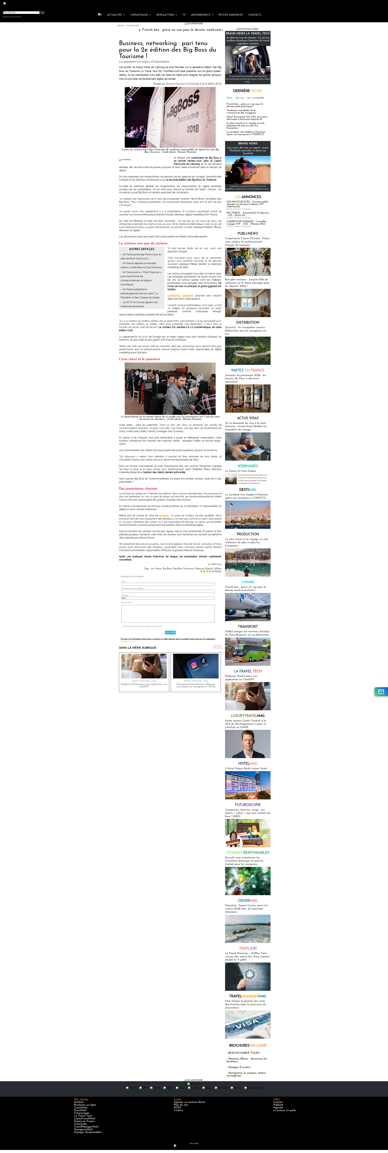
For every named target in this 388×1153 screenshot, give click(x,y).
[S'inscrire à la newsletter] (381, 691)
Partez (247, 370)
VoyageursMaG (83, 1129)
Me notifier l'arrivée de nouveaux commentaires (143, 626)
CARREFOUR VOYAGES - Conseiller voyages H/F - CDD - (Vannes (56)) (246, 222)
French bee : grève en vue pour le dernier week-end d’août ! (134, 30)
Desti (247, 490)
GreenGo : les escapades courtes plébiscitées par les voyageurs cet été (245, 330)
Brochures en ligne (85, 1105)
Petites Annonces (230, 15)
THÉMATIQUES (140, 15)
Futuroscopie (248, 805)
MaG (248, 716)
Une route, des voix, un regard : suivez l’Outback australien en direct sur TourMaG (248, 151)
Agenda (278, 1107)
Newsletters (166, 15)
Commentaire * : (127, 602)
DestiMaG (80, 1110)
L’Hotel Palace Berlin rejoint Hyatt (246, 768)
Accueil (120, 26)
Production (248, 534)
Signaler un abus (128, 641)
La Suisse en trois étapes (240, 471)
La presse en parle (284, 1110)
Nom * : (124, 581)
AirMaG (79, 1102)
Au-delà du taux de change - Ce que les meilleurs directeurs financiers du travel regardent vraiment (247, 41)
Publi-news (248, 234)
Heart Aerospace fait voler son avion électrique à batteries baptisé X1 (247, 118)
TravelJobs (80, 1124)
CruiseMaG (80, 1107)
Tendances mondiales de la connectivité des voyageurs (241, 111)
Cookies (178, 1110)
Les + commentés (255, 98)
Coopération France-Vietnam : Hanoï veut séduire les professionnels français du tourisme (247, 241)
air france (156, 568)
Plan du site (181, 1105)
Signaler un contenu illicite (189, 1102)
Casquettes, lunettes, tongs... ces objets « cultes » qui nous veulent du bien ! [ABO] (247, 813)
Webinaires (248, 466)
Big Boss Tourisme (183, 568)
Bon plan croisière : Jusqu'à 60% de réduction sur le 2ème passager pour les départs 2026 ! (247, 283)
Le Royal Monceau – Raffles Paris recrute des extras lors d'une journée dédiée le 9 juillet (247, 956)
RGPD (177, 1107)
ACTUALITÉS (116, 15)
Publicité (278, 1105)
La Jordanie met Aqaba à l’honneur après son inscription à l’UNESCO (246, 133)
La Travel (248, 671)
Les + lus (240, 98)
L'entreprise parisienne (180, 295)
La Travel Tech (133, 26)
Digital (208, 568)
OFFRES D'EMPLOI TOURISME (239, 209)
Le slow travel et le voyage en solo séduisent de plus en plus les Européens (245, 125)
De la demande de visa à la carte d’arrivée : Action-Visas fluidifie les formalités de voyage (246, 426)
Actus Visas (248, 418)
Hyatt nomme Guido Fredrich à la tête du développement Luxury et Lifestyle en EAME (245, 724)
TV (184, 15)
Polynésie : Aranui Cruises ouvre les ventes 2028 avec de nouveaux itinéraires (246, 909)
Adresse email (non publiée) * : (133, 588)
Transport (248, 627)
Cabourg (199, 568)
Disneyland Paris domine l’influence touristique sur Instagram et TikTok (195, 685)
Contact (278, 1102)
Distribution (247, 322)
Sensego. (164, 515)
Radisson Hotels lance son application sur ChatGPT (144, 685)
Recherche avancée (12, 17)
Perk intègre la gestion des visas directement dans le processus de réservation (245, 1004)
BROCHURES (248, 1046)
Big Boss (167, 568)
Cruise (248, 901)
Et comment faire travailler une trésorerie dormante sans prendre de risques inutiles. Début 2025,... (248, 79)
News (229, 98)
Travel (248, 948)
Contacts (254, 15)
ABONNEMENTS (202, 15)
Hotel (247, 764)
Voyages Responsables (88, 1132)
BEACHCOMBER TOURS (244, 1053)
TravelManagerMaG (86, 1127)
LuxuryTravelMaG (84, 1118)
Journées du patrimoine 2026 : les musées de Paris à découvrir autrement (245, 378)
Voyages (248, 853)
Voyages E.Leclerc (239, 1067)
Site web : (125, 595)
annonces (247, 197)
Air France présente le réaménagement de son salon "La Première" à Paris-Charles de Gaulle (139, 293)
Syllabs (217, 568)
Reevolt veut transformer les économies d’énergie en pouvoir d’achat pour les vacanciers (244, 861)
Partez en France (84, 1121)
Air (247, 582)
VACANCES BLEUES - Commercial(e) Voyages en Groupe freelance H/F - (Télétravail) (247, 204)
